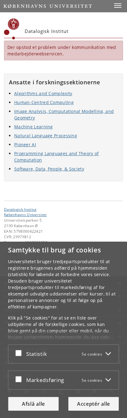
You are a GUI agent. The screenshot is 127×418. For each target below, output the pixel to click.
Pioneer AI (25, 144)
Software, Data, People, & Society (49, 169)
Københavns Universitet (25, 214)
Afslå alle (33, 403)
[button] (118, 6)
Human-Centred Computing (44, 102)
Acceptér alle (93, 403)
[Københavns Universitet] (11, 28)
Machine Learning (33, 127)
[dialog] (63, 330)
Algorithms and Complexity (43, 93)
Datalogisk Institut (20, 209)
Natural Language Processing (45, 136)
